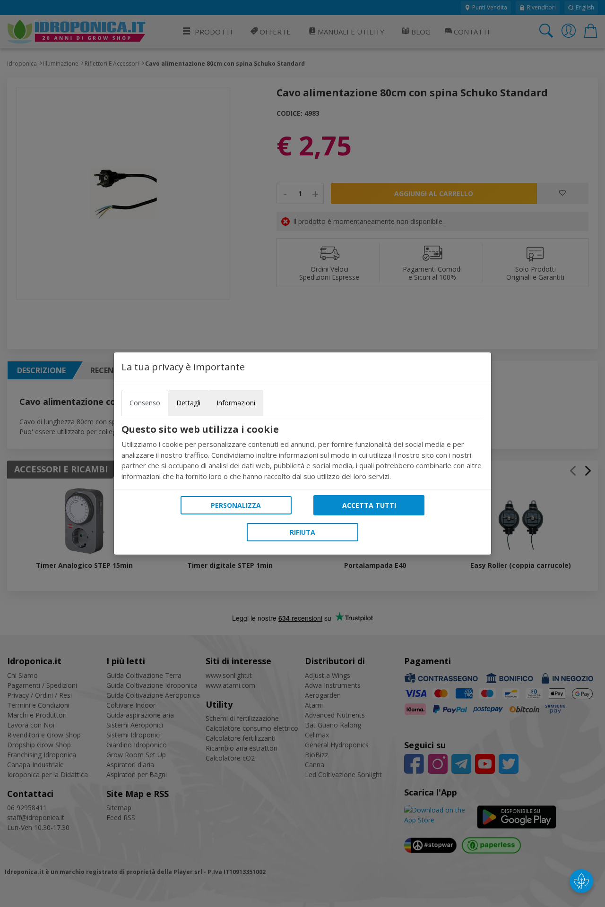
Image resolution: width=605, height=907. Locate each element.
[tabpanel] (302, 452)
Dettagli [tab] (188, 402)
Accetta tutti (369, 505)
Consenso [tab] (145, 402)
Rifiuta (302, 532)
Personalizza (236, 505)
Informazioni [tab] (235, 402)
